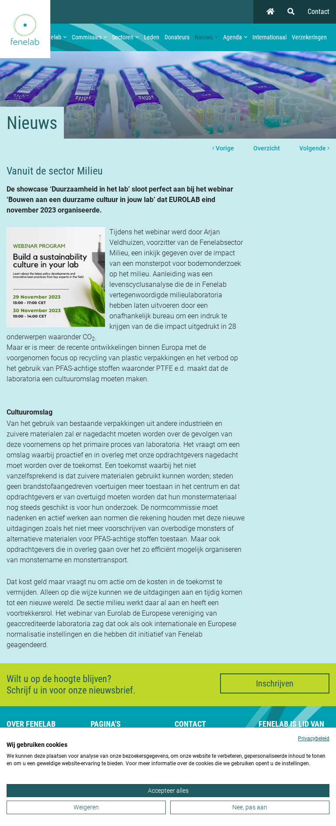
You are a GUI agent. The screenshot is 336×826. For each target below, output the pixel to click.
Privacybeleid (313, 738)
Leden (151, 37)
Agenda (232, 37)
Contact (318, 11)
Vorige (224, 148)
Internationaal (269, 37)
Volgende (313, 148)
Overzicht (266, 148)
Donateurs (176, 37)
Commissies (87, 37)
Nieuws (204, 37)
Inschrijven (275, 683)
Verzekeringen (309, 37)
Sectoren (122, 37)
